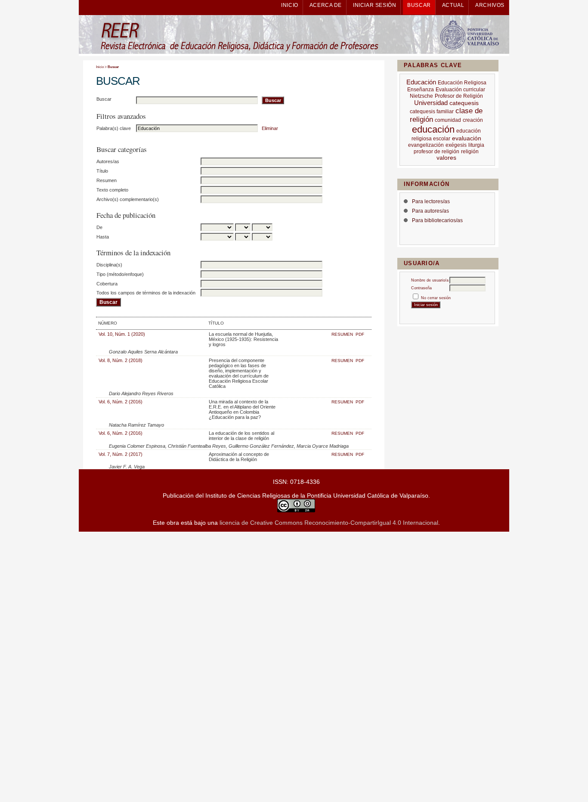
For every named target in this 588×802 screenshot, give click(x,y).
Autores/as (107, 161)
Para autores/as (430, 211)
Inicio (289, 5)
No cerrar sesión (436, 298)
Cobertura (107, 283)
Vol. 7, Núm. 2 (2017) (120, 454)
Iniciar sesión (374, 5)
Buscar (419, 5)
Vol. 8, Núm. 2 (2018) (120, 360)
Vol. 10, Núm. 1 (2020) (122, 334)
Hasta (102, 236)
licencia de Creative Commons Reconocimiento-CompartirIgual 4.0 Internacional (329, 522)
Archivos (489, 5)
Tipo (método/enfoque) (120, 274)
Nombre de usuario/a (430, 280)
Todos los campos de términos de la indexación (145, 292)
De (99, 227)
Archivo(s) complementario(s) (127, 199)
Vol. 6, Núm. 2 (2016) (120, 401)
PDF (360, 334)
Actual (453, 5)
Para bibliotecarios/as (437, 220)
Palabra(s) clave (113, 128)
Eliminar (270, 128)
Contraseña (421, 288)
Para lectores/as (431, 201)
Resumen (106, 180)
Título (102, 170)
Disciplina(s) (109, 264)
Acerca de (325, 5)
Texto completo (112, 189)
